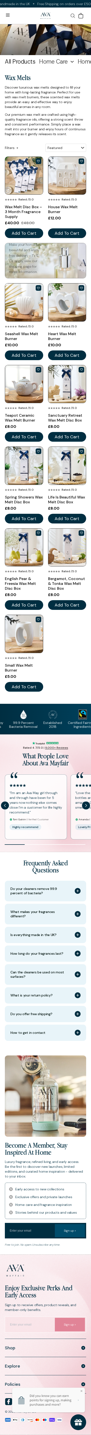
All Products (20, 61)
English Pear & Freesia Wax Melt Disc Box (20, 583)
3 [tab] (55, 844)
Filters (11, 148)
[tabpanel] (36, 806)
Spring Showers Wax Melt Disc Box (24, 500)
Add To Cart (24, 233)
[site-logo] (45, 15)
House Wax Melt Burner (63, 209)
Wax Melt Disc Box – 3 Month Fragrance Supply (23, 212)
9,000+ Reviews (56, 748)
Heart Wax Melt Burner (62, 336)
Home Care (53, 61)
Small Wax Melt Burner (19, 668)
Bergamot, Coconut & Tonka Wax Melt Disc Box (66, 583)
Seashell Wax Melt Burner (21, 336)
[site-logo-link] (45, 1270)
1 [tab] (15, 844)
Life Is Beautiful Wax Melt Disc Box (66, 500)
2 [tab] (35, 844)
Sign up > (70, 1231)
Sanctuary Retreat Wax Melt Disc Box (65, 418)
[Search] (72, 15)
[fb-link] (8, 1401)
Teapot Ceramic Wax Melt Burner (20, 418)
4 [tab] (75, 844)
